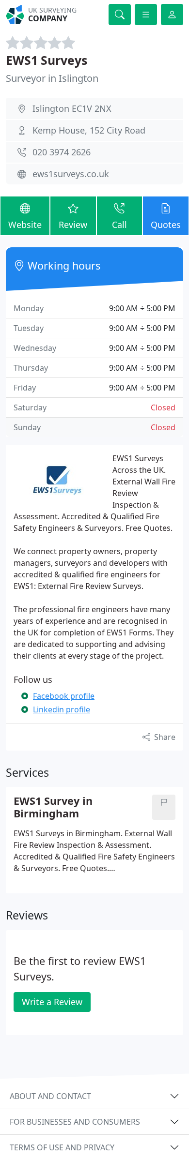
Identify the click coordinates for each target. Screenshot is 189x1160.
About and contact (50, 1096)
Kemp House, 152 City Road (88, 130)
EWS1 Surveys (46, 60)
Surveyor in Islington (52, 78)
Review (73, 224)
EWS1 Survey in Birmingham (53, 807)
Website (25, 224)
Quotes (166, 224)
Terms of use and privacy (62, 1147)
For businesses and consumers (75, 1121)
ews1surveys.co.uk (70, 174)
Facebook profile (63, 696)
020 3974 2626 (61, 152)
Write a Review (52, 1002)
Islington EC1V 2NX (71, 108)
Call (119, 224)
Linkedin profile (61, 709)
